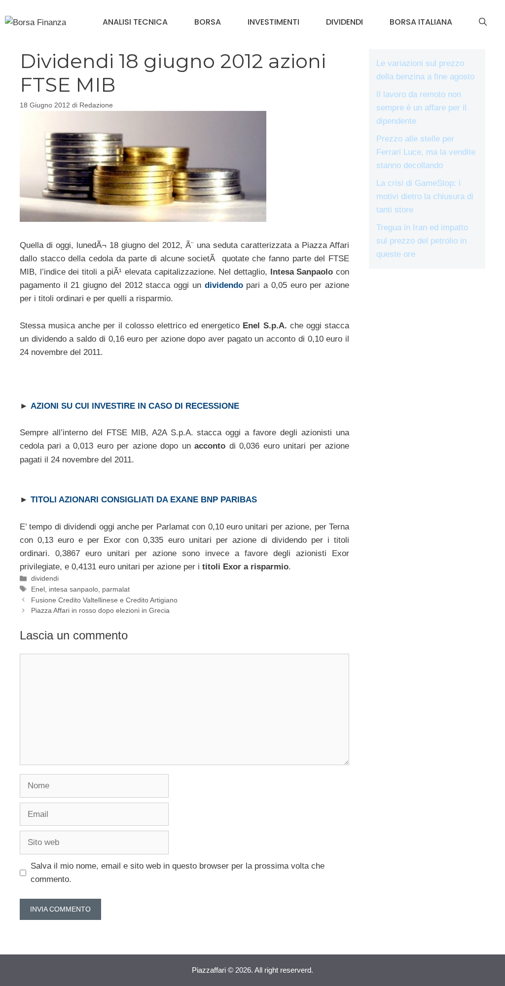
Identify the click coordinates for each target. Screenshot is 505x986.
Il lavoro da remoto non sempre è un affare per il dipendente (421, 108)
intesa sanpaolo (73, 589)
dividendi (344, 22)
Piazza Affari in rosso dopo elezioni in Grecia (100, 610)
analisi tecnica (135, 22)
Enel (38, 589)
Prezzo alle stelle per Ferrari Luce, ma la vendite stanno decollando (425, 152)
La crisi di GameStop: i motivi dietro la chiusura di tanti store (424, 196)
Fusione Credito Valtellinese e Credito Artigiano (104, 600)
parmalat (116, 589)
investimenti (273, 22)
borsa (207, 22)
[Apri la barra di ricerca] (483, 22)
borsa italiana (421, 22)
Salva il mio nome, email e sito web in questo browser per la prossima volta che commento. (178, 872)
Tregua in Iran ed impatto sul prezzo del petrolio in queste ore (422, 241)
